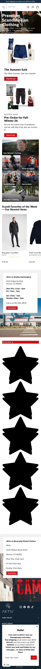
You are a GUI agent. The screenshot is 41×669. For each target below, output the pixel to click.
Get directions (12, 308)
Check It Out (10, 135)
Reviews (7, 342)
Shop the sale (11, 79)
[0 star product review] (14, 258)
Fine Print (7, 618)
